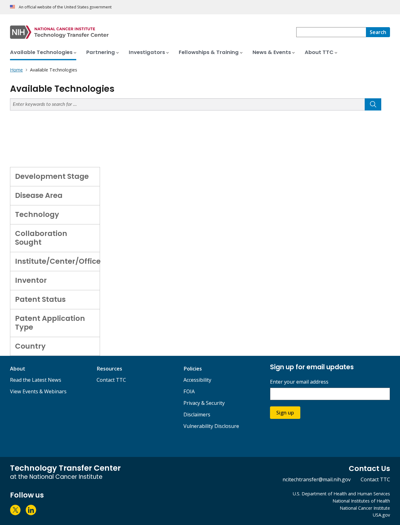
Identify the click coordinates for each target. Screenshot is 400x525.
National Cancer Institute (365, 508)
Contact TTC (111, 379)
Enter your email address (299, 382)
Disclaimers (196, 414)
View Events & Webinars (38, 391)
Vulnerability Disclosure (211, 426)
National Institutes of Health (361, 501)
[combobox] (331, 32)
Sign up (285, 412)
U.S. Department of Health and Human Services (341, 494)
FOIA (189, 391)
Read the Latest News (35, 379)
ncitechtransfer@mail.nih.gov (316, 479)
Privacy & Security (204, 403)
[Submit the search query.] (373, 104)
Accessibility (197, 379)
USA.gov (381, 515)
